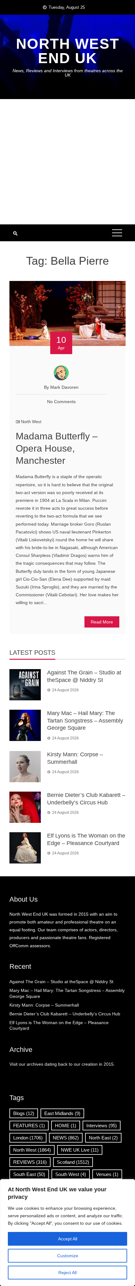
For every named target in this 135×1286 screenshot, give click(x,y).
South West (70, 1174)
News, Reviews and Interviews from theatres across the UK (68, 73)
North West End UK (67, 51)
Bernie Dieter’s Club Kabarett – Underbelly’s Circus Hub (64, 1013)
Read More (102, 621)
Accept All (67, 1238)
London (28, 1137)
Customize (67, 1255)
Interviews (101, 1125)
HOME (65, 1125)
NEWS (66, 1137)
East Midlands (62, 1113)
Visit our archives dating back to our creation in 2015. (62, 1064)
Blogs (23, 1113)
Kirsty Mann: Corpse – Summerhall (44, 1005)
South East (29, 1174)
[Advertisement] (67, 161)
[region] (67, 1232)
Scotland (73, 1162)
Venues (107, 1174)
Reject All (67, 1272)
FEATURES (29, 1125)
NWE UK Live (80, 1150)
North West (31, 421)
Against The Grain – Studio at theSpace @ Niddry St (61, 981)
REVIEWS (30, 1162)
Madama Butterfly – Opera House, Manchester (57, 448)
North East (103, 1137)
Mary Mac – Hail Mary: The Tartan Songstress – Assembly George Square (85, 720)
